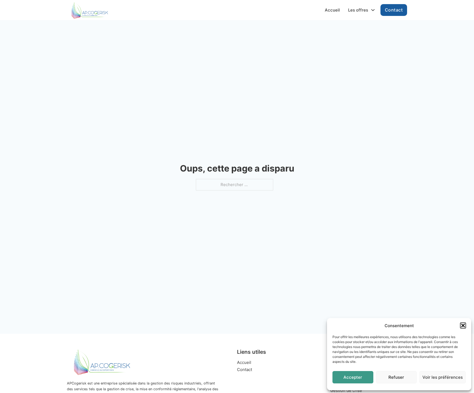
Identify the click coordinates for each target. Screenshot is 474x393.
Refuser (396, 377)
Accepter (352, 377)
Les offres (358, 10)
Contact (394, 10)
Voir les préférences (442, 377)
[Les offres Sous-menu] (373, 10)
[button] (463, 325)
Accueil (332, 10)
